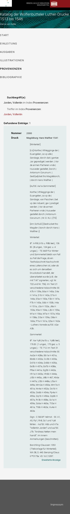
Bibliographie (11, 77)
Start (4, 35)
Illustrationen (12, 60)
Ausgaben (7, 51)
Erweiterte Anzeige (51, 459)
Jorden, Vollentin (13, 114)
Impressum (56, 504)
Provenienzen (11, 68)
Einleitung (8, 43)
